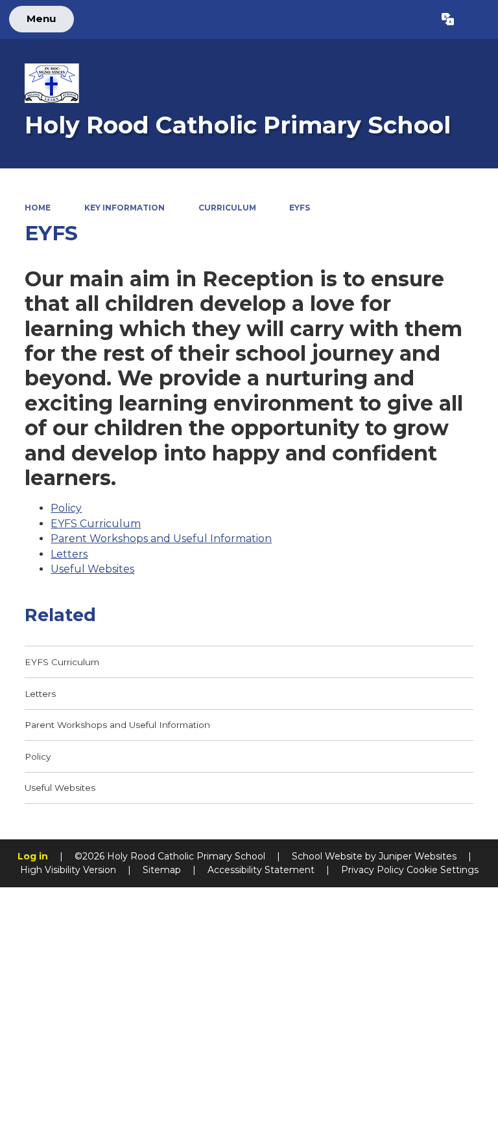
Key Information (124, 207)
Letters (69, 554)
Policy (66, 508)
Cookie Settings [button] (443, 870)
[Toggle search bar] (476, 19)
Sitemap (162, 870)
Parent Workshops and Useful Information (161, 538)
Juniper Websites (417, 856)
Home (38, 207)
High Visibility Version (68, 870)
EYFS (299, 207)
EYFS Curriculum (96, 523)
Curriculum (227, 207)
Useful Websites (92, 569)
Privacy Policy (372, 870)
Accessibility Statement (261, 870)
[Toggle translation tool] (448, 19)
